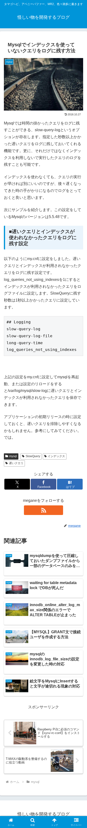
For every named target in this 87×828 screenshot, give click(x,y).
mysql (13, 456)
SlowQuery (33, 456)
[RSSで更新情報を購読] (43, 510)
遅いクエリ (16, 463)
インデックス (56, 456)
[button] (77, 664)
